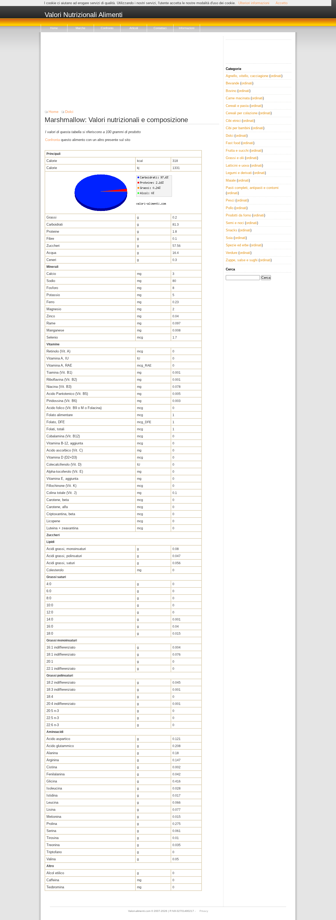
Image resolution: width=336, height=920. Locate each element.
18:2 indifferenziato (60, 682)
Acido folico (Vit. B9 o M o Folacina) (74, 408)
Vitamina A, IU (57, 358)
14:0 (49, 619)
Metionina (53, 817)
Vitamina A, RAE (59, 365)
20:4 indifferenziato (60, 704)
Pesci (230, 200)
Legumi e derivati (239, 173)
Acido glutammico (60, 746)
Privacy (204, 911)
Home (54, 28)
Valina (51, 859)
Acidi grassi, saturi (60, 563)
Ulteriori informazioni (253, 3)
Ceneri (51, 260)
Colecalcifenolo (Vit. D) (63, 464)
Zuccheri (53, 246)
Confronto (107, 28)
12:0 (49, 612)
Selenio (52, 337)
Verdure (231, 253)
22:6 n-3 (52, 725)
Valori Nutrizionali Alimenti (84, 15)
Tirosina (52, 838)
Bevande (232, 83)
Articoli (133, 28)
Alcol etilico (55, 873)
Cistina (51, 767)
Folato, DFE (55, 422)
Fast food (233, 143)
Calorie (51, 161)
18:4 (49, 697)
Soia (229, 238)
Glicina (51, 781)
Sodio (50, 281)
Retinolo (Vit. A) (58, 351)
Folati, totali (55, 429)
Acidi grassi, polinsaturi (64, 556)
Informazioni (186, 28)
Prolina (51, 824)
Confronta (52, 140)
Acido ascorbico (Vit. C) (64, 450)
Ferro (50, 302)
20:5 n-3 (52, 711)
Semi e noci (235, 223)
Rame (50, 323)
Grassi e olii (235, 158)
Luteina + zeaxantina (62, 528)
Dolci (69, 112)
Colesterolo (55, 570)
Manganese (55, 330)
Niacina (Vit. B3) (58, 387)
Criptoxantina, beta (60, 514)
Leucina (52, 802)
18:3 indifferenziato (60, 690)
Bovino (231, 91)
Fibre (50, 239)
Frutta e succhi (237, 151)
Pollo (229, 208)
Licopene (53, 521)
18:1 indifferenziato (60, 654)
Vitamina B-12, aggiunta (64, 443)
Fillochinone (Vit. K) (61, 486)
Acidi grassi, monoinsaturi (66, 549)
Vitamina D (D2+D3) (61, 457)
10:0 (49, 605)
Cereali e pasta (237, 106)
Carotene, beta (57, 500)
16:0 (49, 626)
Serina (51, 831)
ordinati (275, 76)
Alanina (52, 753)
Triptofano (54, 852)
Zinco (50, 316)
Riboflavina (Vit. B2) (61, 380)
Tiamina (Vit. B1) (59, 372)
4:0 (48, 584)
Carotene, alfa (57, 507)
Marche (80, 28)
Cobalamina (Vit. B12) (63, 436)
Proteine (52, 231)
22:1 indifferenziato (60, 669)
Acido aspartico (58, 739)
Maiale (231, 180)
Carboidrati (54, 224)
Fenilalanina (55, 774)
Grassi (51, 217)
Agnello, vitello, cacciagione (247, 76)
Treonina (53, 845)
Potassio (53, 295)
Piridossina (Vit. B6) (61, 401)
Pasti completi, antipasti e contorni (252, 188)
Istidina (51, 795)
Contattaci (160, 28)
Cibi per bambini (238, 128)
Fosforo (52, 288)
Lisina (50, 810)
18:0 (49, 633)
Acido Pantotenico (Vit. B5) (67, 394)
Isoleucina (54, 788)
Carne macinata (238, 98)
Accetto (281, 3)
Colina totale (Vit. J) (61, 493)
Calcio (51, 274)
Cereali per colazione (242, 113)
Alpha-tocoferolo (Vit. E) (64, 471)
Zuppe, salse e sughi (242, 260)
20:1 (49, 661)
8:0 (48, 598)
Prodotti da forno (238, 215)
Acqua (51, 253)
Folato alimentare (59, 415)
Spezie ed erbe (237, 245)
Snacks (231, 230)
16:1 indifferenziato (60, 647)
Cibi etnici (233, 121)
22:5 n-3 (52, 718)
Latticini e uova (237, 165)
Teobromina (55, 887)
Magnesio (53, 309)
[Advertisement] (132, 73)
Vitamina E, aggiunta (62, 479)
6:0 (48, 591)
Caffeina (52, 880)
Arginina (52, 760)
